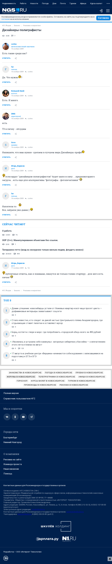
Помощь (8, 473)
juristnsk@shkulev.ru (75, 512)
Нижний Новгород (13, 442)
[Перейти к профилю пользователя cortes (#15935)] (5, 46)
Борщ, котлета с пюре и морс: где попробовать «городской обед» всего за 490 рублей (56, 332)
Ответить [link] (6, 58)
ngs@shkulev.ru (38, 509)
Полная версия (11, 393)
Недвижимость (9, 3)
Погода (45, 3)
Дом (54, 3)
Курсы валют (96, 3)
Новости (34, 3)
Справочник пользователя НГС (19, 398)
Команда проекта (13, 464)
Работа (23, 3)
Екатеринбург (10, 437)
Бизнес (17, 26)
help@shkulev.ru (24, 514)
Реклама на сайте (12, 459)
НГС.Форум (6, 26)
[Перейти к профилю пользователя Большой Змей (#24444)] (5, 93)
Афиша (83, 3)
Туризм (72, 3)
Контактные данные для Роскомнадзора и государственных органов (35, 485)
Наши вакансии (11, 469)
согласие (5, 19)
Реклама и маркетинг (32, 26)
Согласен (103, 18)
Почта (63, 3)
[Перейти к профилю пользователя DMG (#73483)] (5, 116)
